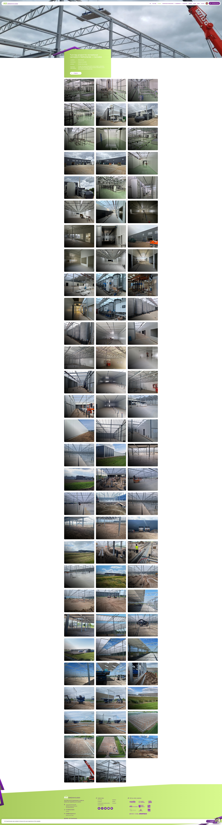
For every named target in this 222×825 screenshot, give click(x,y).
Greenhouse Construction (167, 3)
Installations (177, 3)
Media (194, 3)
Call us (70, 810)
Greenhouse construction (104, 803)
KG (150, 3)
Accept (212, 821)
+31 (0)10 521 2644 (215, 3)
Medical (190, 3)
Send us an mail (71, 814)
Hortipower (184, 3)
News (198, 3)
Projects (159, 3)
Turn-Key (154, 3)
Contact (202, 3)
